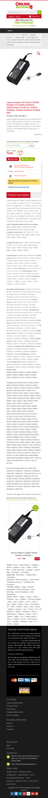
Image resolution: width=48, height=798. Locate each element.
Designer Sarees (12, 772)
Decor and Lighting (21, 592)
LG (36, 609)
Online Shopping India (21, 187)
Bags (24, 587)
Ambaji (28, 597)
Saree (15, 565)
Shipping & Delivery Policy (15, 712)
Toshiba (16, 619)
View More (37, 134)
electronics (25, 35)
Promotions (10, 729)
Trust (8, 621)
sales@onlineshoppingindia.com (25, 764)
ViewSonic (24, 621)
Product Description (18, 194)
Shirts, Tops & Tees (18, 570)
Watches (30, 587)
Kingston (11, 609)
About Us (9, 723)
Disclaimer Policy (12, 706)
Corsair (34, 602)
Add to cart (28, 159)
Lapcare (18, 609)
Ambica (35, 597)
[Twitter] (16, 793)
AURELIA (23, 599)
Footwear (30, 570)
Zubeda (16, 624)
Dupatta (16, 567)
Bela (15, 602)
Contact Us (10, 726)
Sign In (9, 745)
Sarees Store (33, 781)
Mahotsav (26, 611)
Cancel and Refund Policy (15, 703)
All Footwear (15, 572)
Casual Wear (11, 577)
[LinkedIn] (20, 793)
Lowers (29, 567)
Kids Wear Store (21, 781)
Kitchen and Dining (23, 589)
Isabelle (18, 607)
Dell (8, 604)
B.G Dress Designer (34, 599)
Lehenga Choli (11, 775)
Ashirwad (10, 599)
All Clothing (25, 572)
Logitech (18, 611)
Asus (16, 599)
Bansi (10, 602)
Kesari (26, 607)
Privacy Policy (11, 709)
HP (8, 607)
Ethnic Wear (20, 575)
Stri (22, 616)
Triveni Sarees (32, 619)
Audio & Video (34, 580)
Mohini (33, 611)
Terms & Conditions (13, 715)
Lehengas (35, 565)
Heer (26, 604)
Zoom (22, 53)
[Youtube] (32, 793)
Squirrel (9, 616)
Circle (28, 602)
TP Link (23, 619)
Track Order (10, 748)
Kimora (38, 607)
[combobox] (22, 12)
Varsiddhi (15, 621)
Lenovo (31, 609)
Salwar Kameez (24, 565)
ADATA (15, 597)
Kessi (31, 607)
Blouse (9, 567)
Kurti (32, 775)
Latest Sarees (11, 784)
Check (31, 145)
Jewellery (17, 587)
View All (37, 570)
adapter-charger (20, 37)
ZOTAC (9, 624)
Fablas (14, 604)
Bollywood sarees (25, 772)
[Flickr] (28, 793)
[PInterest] (36, 793)
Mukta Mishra (11, 614)
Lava (24, 609)
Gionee (20, 604)
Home (18, 35)
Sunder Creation (30, 616)
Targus (9, 619)
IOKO (12, 607)
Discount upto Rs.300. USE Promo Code (24, 26)
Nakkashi (21, 614)
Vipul (31, 621)
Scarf (22, 567)
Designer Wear (31, 575)
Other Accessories (21, 580)
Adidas (22, 597)
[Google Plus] (24, 793)
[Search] (39, 12)
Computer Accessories (14, 582)
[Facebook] (12, 793)
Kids (28, 778)
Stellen (16, 616)
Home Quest (34, 604)
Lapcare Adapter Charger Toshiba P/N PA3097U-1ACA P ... (24, 554)
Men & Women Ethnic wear (15, 778)
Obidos (28, 614)
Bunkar (21, 602)
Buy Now (14, 159)
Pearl (34, 614)
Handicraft (10, 781)
